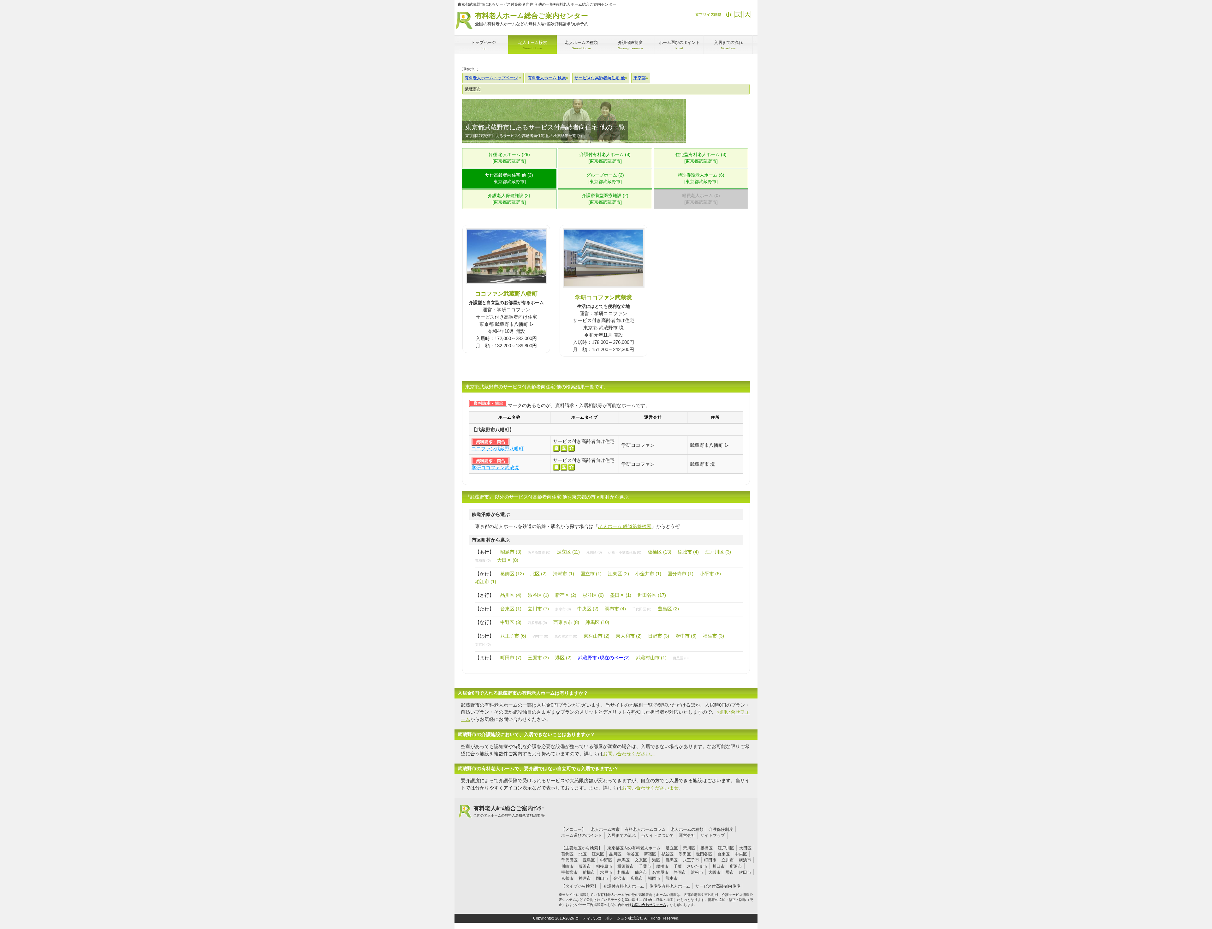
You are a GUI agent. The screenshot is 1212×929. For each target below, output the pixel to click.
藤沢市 (585, 866)
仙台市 (641, 872)
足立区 (672, 848)
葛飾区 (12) (512, 573)
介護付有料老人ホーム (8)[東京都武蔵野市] (605, 158)
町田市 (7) (510, 657)
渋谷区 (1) (538, 595)
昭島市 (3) (510, 551)
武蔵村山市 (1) (651, 657)
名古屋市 (660, 872)
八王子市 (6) (513, 635)
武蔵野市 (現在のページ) (604, 657)
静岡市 (680, 872)
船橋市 (662, 866)
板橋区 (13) (659, 551)
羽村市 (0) (540, 636)
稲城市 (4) (688, 551)
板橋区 (706, 848)
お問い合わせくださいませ (650, 787)
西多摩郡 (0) (537, 623)
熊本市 (671, 878)
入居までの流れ (621, 835)
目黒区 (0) (681, 658)
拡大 (747, 14)
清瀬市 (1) (563, 573)
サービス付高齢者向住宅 (717, 886)
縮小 (728, 14)
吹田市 (745, 872)
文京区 (641, 860)
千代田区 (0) (641, 609)
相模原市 (604, 866)
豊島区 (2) (668, 608)
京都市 (567, 878)
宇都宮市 (569, 872)
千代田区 (569, 860)
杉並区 (667, 854)
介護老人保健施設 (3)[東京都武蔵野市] (509, 199)
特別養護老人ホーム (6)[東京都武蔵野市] (701, 178)
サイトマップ (712, 835)
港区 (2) (563, 657)
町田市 (710, 860)
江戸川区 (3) (718, 551)
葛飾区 (567, 854)
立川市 (728, 860)
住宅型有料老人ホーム (669, 886)
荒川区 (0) (594, 552)
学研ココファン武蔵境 (603, 297)
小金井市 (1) (648, 573)
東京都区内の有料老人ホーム (634, 848)
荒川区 (689, 848)
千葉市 (645, 866)
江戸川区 (726, 848)
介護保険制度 (721, 829)
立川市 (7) (538, 608)
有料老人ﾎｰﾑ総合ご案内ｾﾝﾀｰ (509, 811)
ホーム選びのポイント (581, 835)
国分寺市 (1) (680, 573)
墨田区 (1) (620, 595)
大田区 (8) (507, 560)
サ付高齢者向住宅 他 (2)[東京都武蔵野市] (509, 178)
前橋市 (589, 872)
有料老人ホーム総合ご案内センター (531, 19)
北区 (583, 854)
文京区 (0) (483, 644)
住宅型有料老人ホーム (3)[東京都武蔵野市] (701, 158)
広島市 (637, 878)
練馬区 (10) (597, 622)
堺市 (730, 872)
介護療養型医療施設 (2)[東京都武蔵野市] (605, 199)
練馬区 (623, 860)
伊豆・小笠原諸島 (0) (624, 552)
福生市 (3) (713, 635)
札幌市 (623, 872)
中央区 (741, 854)
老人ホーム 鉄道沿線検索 (624, 526)
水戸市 (606, 872)
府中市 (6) (686, 635)
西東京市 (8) (566, 622)
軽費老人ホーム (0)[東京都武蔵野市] (701, 199)
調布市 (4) (615, 608)
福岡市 (654, 878)
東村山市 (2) (596, 635)
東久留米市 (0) (566, 636)
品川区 (615, 854)
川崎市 (567, 866)
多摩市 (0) (563, 609)
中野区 (606, 860)
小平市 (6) (710, 573)
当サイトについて (657, 835)
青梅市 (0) (483, 560)
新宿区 (650, 854)
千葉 (678, 866)
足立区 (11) (568, 551)
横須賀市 (625, 866)
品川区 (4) (510, 595)
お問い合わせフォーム (649, 905)
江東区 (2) (618, 573)
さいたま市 (697, 866)
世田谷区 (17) (652, 595)
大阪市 (714, 872)
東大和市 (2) (629, 635)
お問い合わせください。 (629, 753)
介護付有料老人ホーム (623, 886)
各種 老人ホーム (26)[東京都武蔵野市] (509, 158)
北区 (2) (538, 573)
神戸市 (585, 878)
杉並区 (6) (593, 595)
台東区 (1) (510, 608)
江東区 (598, 854)
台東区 (723, 854)
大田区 (745, 848)
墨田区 (685, 854)
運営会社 (687, 835)
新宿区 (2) (565, 595)
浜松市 (697, 872)
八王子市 (691, 860)
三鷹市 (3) (538, 657)
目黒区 (671, 860)
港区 (656, 860)
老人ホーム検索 (605, 829)
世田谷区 (704, 854)
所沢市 (736, 866)
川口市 (718, 866)
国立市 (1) (591, 573)
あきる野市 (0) (539, 552)
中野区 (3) (510, 622)
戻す (738, 14)
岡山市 (602, 878)
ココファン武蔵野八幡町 (506, 293)
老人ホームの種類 (687, 829)
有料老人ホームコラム (645, 829)
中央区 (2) (587, 608)
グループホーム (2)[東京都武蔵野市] (605, 178)
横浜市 (745, 860)
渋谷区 (633, 854)
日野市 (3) (658, 635)
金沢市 (619, 878)
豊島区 (589, 860)
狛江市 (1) (485, 581)
